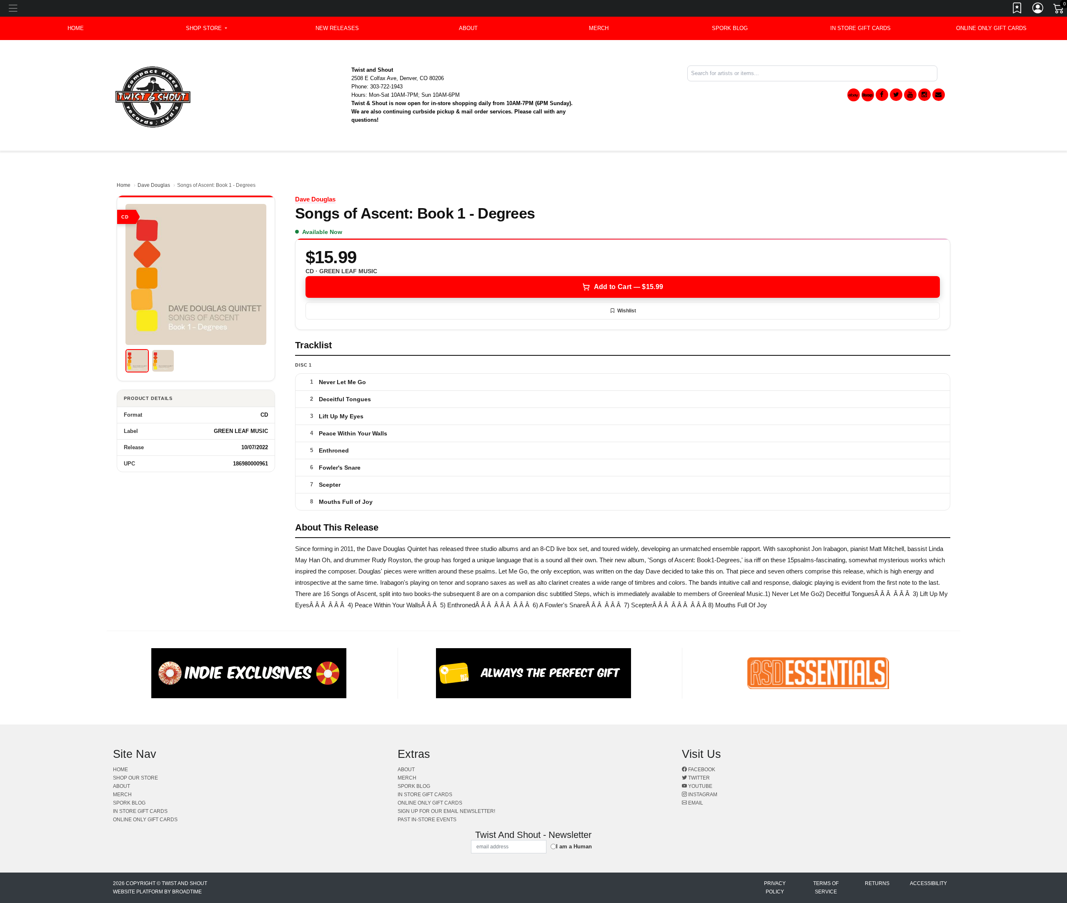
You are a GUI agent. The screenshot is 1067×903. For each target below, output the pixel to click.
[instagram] (924, 95)
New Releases (337, 28)
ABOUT (468, 28)
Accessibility (928, 883)
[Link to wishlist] (1017, 9)
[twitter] (896, 95)
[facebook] (882, 95)
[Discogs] (868, 95)
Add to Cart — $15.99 (628, 286)
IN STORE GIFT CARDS (860, 28)
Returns (877, 883)
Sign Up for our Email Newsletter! (446, 811)
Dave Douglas (154, 185)
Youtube (699, 786)
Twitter (698, 778)
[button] (206, 28)
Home (123, 185)
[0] (1059, 10)
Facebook (701, 769)
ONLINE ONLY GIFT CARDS (991, 28)
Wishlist (626, 311)
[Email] (939, 95)
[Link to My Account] (1038, 9)
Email (695, 803)
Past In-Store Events (427, 820)
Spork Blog (730, 28)
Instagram (702, 794)
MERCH (599, 28)
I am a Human (574, 846)
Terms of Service (826, 887)
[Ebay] (854, 95)
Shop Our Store (135, 778)
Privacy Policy (775, 887)
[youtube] (910, 95)
